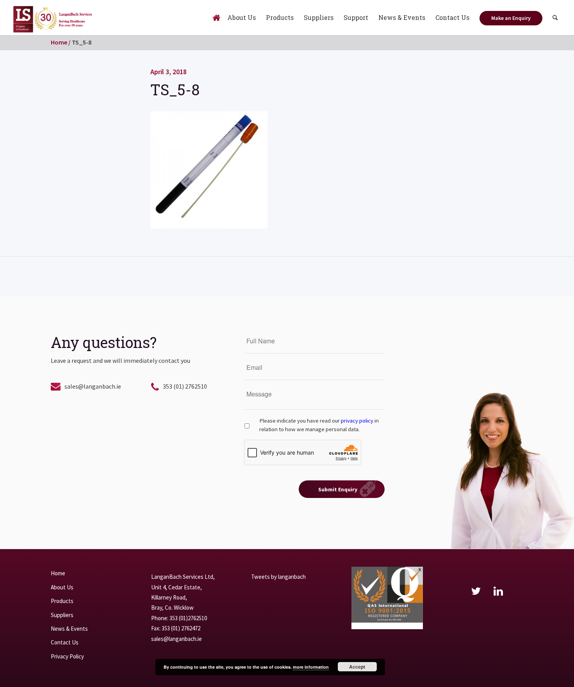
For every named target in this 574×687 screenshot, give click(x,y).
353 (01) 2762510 (185, 386)
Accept (357, 666)
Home (59, 42)
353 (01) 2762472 (181, 628)
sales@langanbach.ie (92, 386)
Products (62, 601)
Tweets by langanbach (278, 576)
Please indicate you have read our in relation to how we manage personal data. (319, 425)
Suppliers (62, 615)
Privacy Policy (67, 656)
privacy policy (357, 420)
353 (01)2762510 (188, 618)
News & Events (69, 628)
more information (311, 667)
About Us (62, 587)
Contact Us (64, 642)
